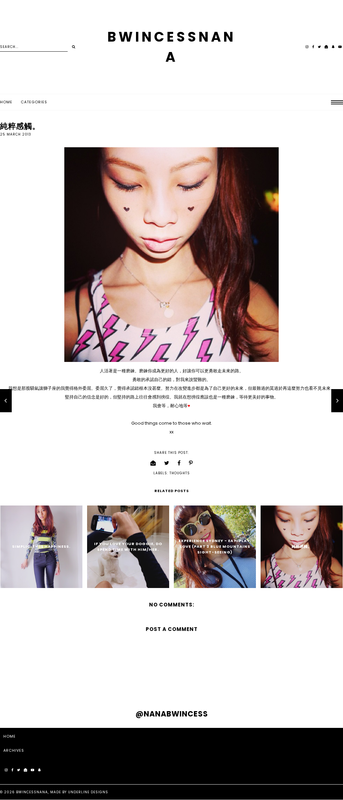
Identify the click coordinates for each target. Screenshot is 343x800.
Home (6, 102)
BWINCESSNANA (32, 792)
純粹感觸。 (302, 546)
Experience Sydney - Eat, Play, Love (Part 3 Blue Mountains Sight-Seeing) (215, 546)
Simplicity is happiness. (41, 546)
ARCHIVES (13, 750)
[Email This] (153, 463)
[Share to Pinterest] (191, 463)
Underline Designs (88, 792)
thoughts (179, 473)
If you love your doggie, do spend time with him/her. (128, 546)
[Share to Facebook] (179, 463)
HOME (9, 736)
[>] (73, 47)
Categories (34, 102)
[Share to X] (167, 463)
